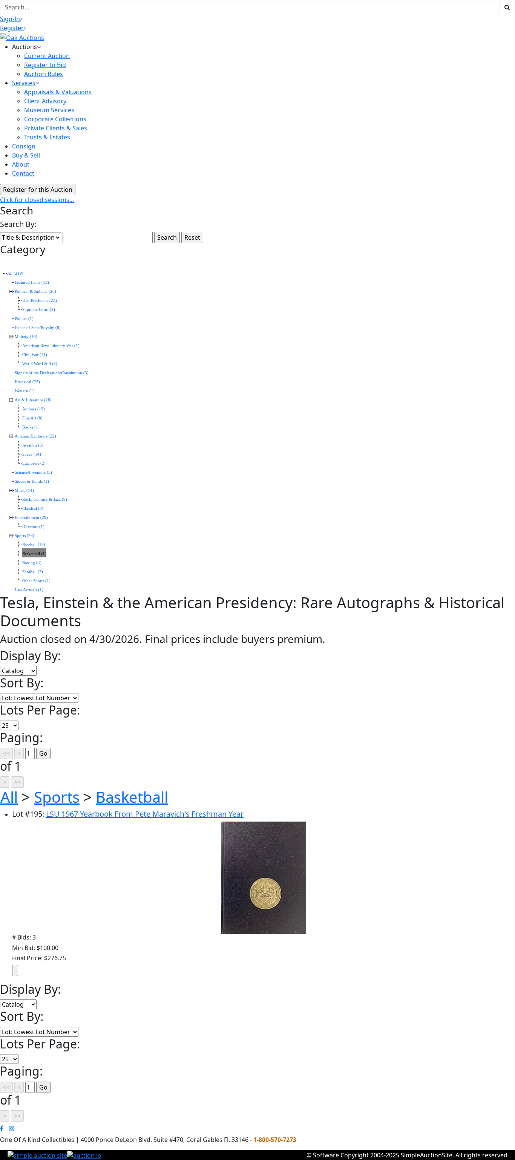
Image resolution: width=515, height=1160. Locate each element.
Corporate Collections (55, 119)
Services (23, 83)
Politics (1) (24, 319)
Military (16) (26, 337)
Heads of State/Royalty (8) (38, 328)
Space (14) (31, 454)
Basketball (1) (34, 554)
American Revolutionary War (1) (51, 346)
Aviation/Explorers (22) (35, 436)
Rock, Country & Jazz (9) (44, 499)
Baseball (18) (33, 545)
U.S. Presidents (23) (39, 300)
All (9, 797)
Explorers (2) (34, 463)
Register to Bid (45, 65)
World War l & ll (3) (39, 364)
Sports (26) (24, 536)
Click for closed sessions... (37, 200)
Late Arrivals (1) (29, 590)
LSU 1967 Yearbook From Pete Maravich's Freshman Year (145, 814)
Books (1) (31, 427)
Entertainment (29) (31, 518)
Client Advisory (45, 101)
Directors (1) (33, 527)
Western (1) (25, 391)
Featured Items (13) (32, 282)
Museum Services (49, 110)
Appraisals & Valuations (58, 92)
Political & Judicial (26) (35, 291)
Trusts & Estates (47, 137)
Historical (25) (27, 382)
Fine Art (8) (32, 418)
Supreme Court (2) (38, 310)
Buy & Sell (26, 155)
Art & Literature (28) (33, 400)
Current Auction (47, 56)
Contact (23, 173)
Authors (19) (33, 409)
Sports (57, 797)
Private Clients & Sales (55, 128)
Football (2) (32, 572)
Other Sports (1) (36, 581)
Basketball (132, 797)
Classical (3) (32, 509)
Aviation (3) (32, 445)
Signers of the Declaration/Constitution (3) (52, 373)
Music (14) (24, 490)
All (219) (15, 273)
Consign (23, 146)
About (20, 164)
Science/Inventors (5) (33, 472)
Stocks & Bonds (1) (32, 481)
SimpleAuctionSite (426, 1155)
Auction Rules (43, 74)
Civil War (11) (34, 355)
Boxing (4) (31, 563)
